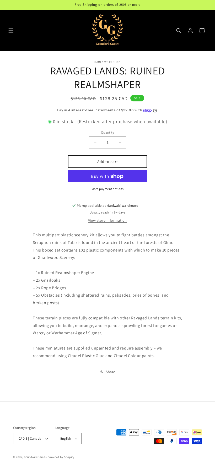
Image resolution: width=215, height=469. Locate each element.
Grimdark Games (35, 457)
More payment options (108, 189)
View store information (107, 220)
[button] (11, 30)
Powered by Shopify (60, 457)
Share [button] (110, 371)
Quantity (107, 132)
